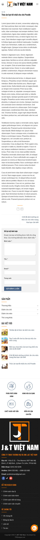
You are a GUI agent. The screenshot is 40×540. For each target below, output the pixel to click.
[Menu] (37, 4)
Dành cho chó (7, 310)
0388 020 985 (25, 470)
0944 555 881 (13, 470)
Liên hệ (6, 524)
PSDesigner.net (20, 537)
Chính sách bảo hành (11, 495)
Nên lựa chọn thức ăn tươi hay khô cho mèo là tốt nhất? (23, 348)
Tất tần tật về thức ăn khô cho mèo (21, 330)
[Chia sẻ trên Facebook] (18, 209)
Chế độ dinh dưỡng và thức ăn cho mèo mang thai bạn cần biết (30, 219)
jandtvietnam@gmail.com (16, 474)
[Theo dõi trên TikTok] (7, 478)
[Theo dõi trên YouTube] (11, 478)
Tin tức (3, 12)
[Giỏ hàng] (3, 4)
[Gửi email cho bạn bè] (22, 209)
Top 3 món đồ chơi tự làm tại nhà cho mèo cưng (22, 339)
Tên (6, 259)
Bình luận (8, 241)
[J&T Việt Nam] (20, 4)
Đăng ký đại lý (8, 520)
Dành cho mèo (7, 313)
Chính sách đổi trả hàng (12, 500)
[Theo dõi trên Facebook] (3, 478)
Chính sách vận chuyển (11, 504)
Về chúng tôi (7, 516)
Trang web (7, 278)
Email (6, 268)
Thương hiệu (6, 305)
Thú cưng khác (7, 317)
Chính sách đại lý (9, 491)
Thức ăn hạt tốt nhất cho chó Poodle (22, 364)
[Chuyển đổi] (37, 305)
